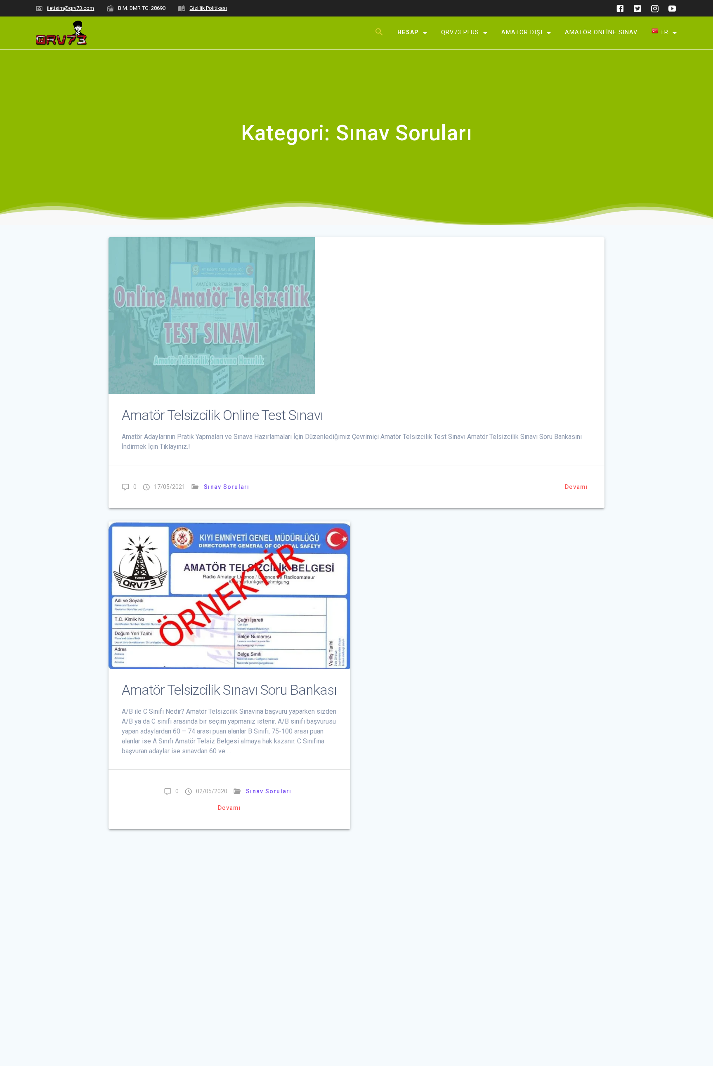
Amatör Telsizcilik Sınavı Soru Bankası (229, 690)
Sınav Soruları (227, 486)
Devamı (576, 486)
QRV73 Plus (460, 31)
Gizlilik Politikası (208, 8)
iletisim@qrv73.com (70, 8)
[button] (379, 33)
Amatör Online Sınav (601, 31)
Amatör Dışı (522, 31)
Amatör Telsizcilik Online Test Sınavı (222, 415)
